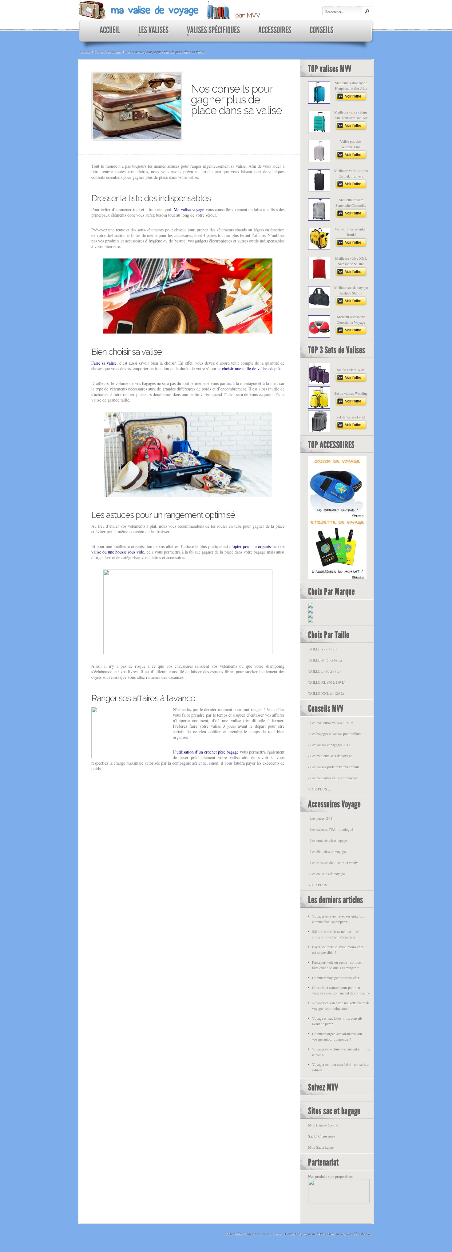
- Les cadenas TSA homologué (330, 829)
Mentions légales (339, 1233)
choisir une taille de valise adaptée (251, 368)
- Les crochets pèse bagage (327, 840)
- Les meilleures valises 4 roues (331, 722)
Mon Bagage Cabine (323, 1124)
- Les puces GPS (320, 818)
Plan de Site (362, 1233)
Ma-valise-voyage (189, 209)
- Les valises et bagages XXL (329, 744)
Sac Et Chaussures (321, 1136)
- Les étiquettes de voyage (327, 851)
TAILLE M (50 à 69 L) (325, 660)
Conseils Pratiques (108, 51)
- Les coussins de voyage (326, 873)
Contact (290, 1233)
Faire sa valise (104, 363)
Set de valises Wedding (351, 393)
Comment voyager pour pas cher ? (337, 977)
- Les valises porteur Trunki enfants (333, 766)
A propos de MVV (311, 1233)
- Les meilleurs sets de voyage (330, 755)
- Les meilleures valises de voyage (333, 777)
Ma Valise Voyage (241, 1233)
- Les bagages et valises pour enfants (334, 733)
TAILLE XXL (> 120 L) (326, 693)
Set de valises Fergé (350, 416)
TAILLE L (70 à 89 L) (324, 671)
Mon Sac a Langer (321, 1147)
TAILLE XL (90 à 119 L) (326, 682)
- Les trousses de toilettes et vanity (333, 862)
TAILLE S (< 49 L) (322, 648)
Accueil (84, 51)
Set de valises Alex (351, 369)
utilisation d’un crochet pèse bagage (207, 752)
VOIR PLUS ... (319, 788)
